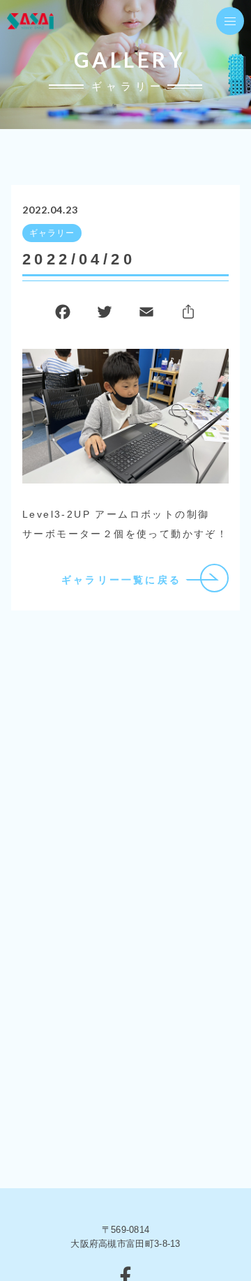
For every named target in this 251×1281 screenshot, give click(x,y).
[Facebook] (63, 315)
